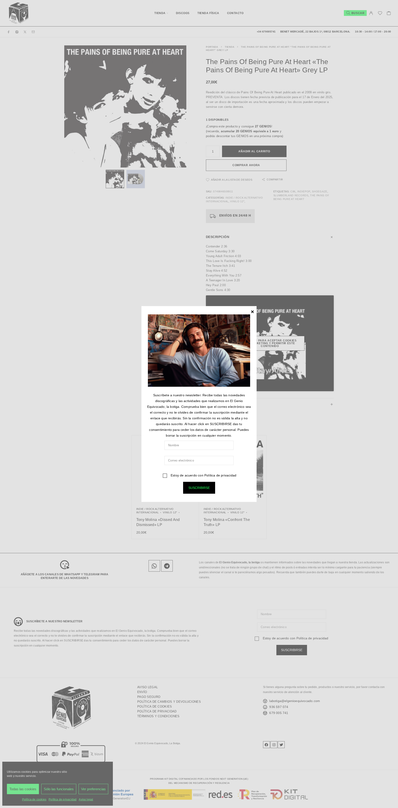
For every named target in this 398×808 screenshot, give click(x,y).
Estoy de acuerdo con (203, 475)
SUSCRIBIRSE (199, 488)
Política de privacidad (220, 475)
